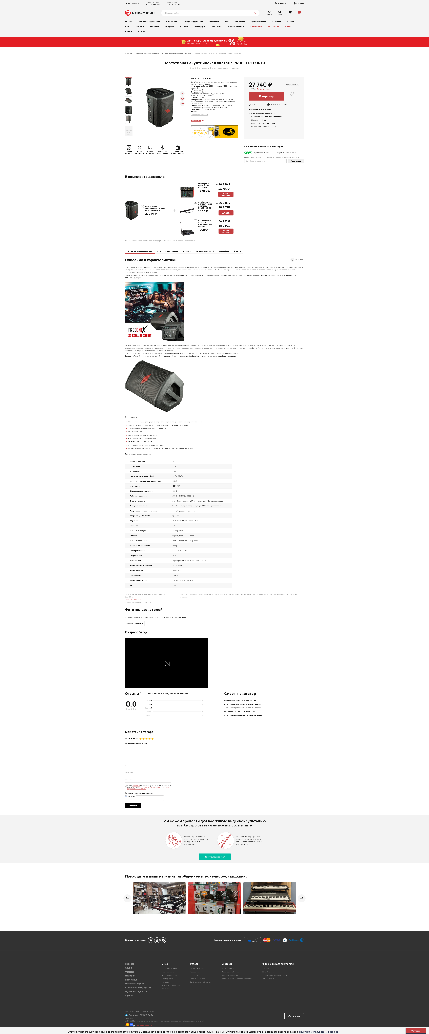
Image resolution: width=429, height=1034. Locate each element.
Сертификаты (167, 979)
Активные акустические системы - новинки (243, 715)
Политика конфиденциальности (274, 975)
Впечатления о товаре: (136, 743)
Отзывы (237, 251)
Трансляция (216, 26)
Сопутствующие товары (167, 251)
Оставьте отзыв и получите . (168, 693)
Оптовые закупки (134, 983)
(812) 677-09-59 (173, 4)
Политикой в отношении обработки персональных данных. (148, 788)
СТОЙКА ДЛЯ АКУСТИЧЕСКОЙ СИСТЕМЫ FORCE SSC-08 (205, 205)
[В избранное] (291, 96)
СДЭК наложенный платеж (200, 982)
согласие (136, 786)
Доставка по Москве (230, 975)
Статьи (141, 31)
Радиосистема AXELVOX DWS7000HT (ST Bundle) (205, 223)
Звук (227, 21)
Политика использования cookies (318, 1031)
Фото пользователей (205, 251)
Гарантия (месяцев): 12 (134, 599)
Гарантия (265, 968)
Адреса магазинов (169, 975)
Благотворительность (171, 985)
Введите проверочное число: (139, 793)
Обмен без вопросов (270, 972)
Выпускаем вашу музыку (138, 987)
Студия (290, 21)
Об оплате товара (197, 968)
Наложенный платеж (198, 979)
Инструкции (131, 979)
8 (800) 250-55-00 (154, 4)
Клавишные (214, 21)
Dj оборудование (258, 21)
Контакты (165, 989)
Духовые (184, 26)
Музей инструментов (136, 991)
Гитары (128, 21)
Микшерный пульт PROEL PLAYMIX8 (203, 186)
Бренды (128, 31)
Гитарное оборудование (149, 21)
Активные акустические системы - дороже (243, 708)
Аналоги (187, 251)
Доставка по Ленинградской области (237, 979)
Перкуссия (169, 26)
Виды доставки (227, 968)
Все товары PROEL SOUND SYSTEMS (239, 712)
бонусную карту (264, 89)
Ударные (140, 26)
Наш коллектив (168, 972)
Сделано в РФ (255, 26)
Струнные (276, 21)
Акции (128, 967)
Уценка (288, 26)
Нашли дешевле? (292, 84)
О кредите (194, 975)
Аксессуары (199, 26)
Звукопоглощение (235, 26)
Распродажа (273, 26)
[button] (127, 898)
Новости (130, 964)
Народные (154, 26)
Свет (127, 26)
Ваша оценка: (131, 739)
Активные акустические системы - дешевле (243, 704)
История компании (169, 968)
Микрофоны (239, 21)
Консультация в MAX (215, 857)
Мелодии (130, 975)
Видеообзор (224, 251)
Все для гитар (172, 21)
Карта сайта (129, 1018)
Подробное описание (199, 114)
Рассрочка (194, 972)
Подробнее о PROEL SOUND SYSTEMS (240, 700)
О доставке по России (230, 972)
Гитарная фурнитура (193, 21)
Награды (165, 982)
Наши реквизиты (268, 979)
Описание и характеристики (140, 251)
